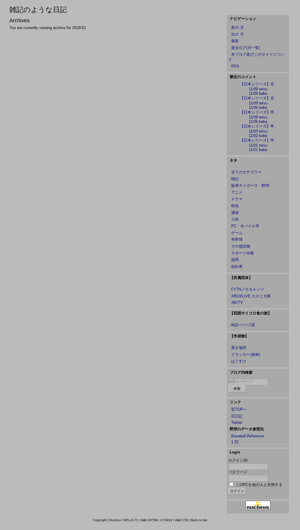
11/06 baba (258, 93)
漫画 (235, 212)
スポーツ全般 (242, 253)
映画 (235, 206)
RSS (235, 66)
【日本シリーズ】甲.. (258, 112)
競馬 (235, 260)
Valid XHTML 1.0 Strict (156, 520)
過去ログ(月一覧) (245, 47)
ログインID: (238, 460)
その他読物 (240, 246)
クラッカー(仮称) (245, 354)
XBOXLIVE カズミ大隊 (251, 296)
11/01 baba (258, 150)
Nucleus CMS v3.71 (123, 520)
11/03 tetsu (258, 131)
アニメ (237, 192)
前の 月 (237, 27)
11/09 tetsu (258, 89)
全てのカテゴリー (246, 172)
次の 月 (237, 34)
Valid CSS (181, 520)
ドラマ (237, 199)
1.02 (234, 442)
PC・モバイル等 (245, 226)
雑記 (235, 179)
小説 (235, 219)
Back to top (199, 520)
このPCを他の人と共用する (258, 484)
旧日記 (237, 416)
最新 (235, 41)
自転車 (237, 266)
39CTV (237, 302)
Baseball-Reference (247, 436)
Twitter (236, 422)
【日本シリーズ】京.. (258, 84)
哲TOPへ (239, 409)
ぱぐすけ (238, 361)
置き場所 (238, 348)
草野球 (237, 239)
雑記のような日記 (38, 9)
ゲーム (237, 233)
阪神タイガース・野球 (250, 185)
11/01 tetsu (258, 145)
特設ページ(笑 (243, 325)
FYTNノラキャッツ (247, 289)
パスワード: (238, 472)
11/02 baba (258, 135)
